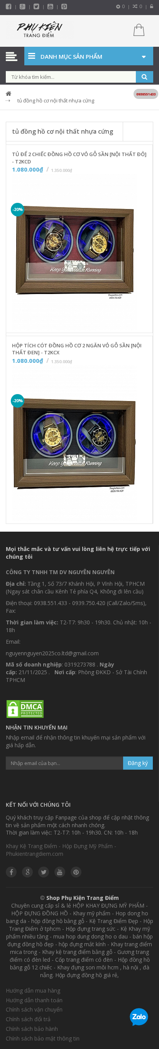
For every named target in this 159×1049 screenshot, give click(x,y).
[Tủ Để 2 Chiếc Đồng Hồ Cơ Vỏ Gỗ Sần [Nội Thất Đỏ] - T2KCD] (74, 252)
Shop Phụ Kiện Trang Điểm (82, 897)
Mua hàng (84, 324)
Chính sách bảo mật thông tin (43, 1038)
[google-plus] (22, 6)
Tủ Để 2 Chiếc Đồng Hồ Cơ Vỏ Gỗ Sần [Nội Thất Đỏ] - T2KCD (79, 158)
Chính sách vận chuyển (34, 1009)
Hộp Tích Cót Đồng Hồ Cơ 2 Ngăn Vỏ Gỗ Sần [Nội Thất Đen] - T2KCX (77, 349)
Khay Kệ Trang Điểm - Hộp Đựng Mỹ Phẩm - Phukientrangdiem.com (61, 849)
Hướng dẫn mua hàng (33, 990)
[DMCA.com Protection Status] (25, 709)
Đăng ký (138, 763)
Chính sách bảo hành (32, 1028)
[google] (27, 872)
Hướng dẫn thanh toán (34, 1000)
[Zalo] (139, 1018)
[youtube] (50, 6)
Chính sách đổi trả (28, 1019)
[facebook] (9, 6)
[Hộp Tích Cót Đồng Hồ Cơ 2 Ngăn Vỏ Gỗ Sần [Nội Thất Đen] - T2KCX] (74, 443)
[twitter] (36, 6)
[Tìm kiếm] (144, 77)
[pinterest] (64, 6)
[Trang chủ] (40, 31)
